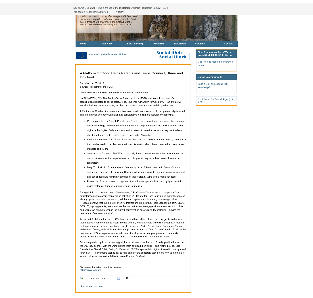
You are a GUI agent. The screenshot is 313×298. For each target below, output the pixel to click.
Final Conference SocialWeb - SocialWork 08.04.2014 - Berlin (215, 53)
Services (200, 43)
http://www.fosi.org (90, 270)
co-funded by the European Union (106, 54)
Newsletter (180, 43)
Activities (107, 43)
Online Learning (134, 43)
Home (83, 43)
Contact (228, 43)
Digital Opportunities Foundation (135, 8)
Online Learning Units (210, 77)
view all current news (92, 286)
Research (158, 43)
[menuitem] (88, 44)
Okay (121, 12)
